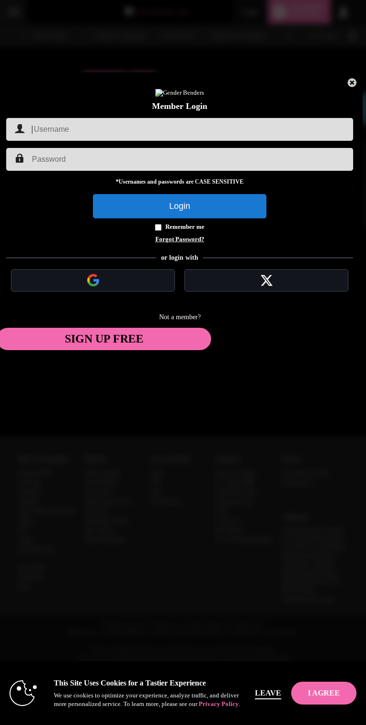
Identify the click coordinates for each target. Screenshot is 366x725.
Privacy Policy (219, 703)
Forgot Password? (179, 239)
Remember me (184, 227)
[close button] (352, 82)
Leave (268, 693)
